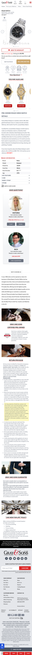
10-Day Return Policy (8, 597)
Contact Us (20, 593)
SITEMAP (20, 610)
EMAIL (6, 653)
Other (4, 183)
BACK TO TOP (17, 649)
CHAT (28, 653)
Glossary (5, 604)
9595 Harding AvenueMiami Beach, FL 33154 (23, 598)
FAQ (4, 589)
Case (3, 178)
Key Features (6, 175)
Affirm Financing (7, 599)
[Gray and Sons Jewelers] (7, 2)
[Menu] (29, 2)
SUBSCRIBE (25, 568)
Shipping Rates (7, 601)
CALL (21, 653)
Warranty (5, 595)
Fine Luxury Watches (11, 6)
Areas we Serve (21, 606)
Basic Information (8, 158)
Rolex (19, 6)
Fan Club (5, 584)
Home (3, 6)
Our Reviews (6, 587)
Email (21, 224)
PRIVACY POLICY (3, 611)
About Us (5, 580)
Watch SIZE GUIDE (10, 186)
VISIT (13, 653)
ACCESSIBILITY (13, 610)
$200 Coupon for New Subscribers (18, 564)
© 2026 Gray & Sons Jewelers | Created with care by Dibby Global (16, 645)
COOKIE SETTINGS (26, 611)
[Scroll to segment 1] (13, 46)
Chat (11, 224)
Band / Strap (6, 180)
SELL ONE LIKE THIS (23, 61)
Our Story (5, 582)
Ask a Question (16, 260)
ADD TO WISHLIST (17, 50)
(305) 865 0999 (21, 601)
